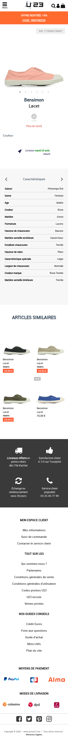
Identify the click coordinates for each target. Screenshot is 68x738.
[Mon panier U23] (63, 5)
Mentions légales (34, 734)
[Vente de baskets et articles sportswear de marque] (34, 5)
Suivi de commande (34, 537)
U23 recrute (34, 597)
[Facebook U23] (19, 720)
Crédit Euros (34, 624)
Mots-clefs (34, 644)
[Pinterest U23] (39, 720)
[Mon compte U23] (58, 5)
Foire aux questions (34, 630)
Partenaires (34, 570)
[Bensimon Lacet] (34, 59)
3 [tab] (31, 92)
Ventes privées (34, 603)
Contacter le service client (34, 543)
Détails (46, 153)
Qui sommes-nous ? (34, 564)
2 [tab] (25, 92)
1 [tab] (20, 92)
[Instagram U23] (49, 720)
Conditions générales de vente (34, 577)
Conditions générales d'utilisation (34, 584)
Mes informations (34, 530)
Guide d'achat (34, 637)
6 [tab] (48, 92)
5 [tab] (42, 92)
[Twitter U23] (29, 720)
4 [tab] (37, 92)
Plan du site (34, 650)
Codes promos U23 (34, 590)
